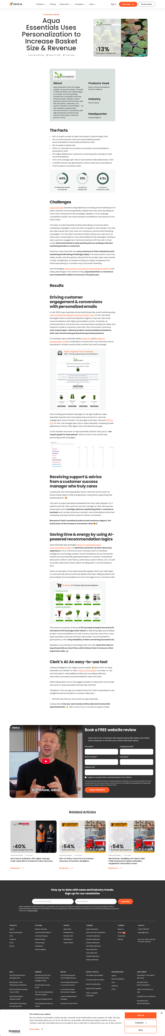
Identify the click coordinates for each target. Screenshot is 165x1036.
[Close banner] (161, 1013)
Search (12, 929)
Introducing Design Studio (43, 999)
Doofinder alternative (93, 939)
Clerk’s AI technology (87, 670)
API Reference (68, 939)
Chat (11, 936)
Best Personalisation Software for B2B (16, 998)
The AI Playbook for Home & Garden (44, 1005)
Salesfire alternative (92, 956)
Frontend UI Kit (68, 936)
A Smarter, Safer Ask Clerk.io (95, 980)
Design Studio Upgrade (93, 988)
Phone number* (91, 757)
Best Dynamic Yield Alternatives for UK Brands (18, 983)
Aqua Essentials (56, 207)
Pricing (12, 946)
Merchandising (40, 939)
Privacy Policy (112, 785)
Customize (139, 1023)
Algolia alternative (92, 929)
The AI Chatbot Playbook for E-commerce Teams (69, 983)
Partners (120, 939)
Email (11, 943)
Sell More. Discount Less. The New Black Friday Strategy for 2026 (43, 977)
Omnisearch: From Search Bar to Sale (146, 976)
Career (121, 932)
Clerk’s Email (87, 338)
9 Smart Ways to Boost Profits (42, 986)
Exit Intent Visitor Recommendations (143, 983)
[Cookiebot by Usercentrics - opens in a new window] (14, 1031)
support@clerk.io (143, 932)
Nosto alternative (91, 953)
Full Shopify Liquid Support (94, 975)
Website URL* (90, 767)
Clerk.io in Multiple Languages (92, 994)
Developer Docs (69, 932)
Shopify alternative (92, 960)
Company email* (127, 746)
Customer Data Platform (43, 932)
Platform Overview (41, 929)
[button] (41, 4)
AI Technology (39, 943)
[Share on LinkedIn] (18, 61)
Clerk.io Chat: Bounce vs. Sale (145, 991)
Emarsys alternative (92, 943)
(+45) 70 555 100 (143, 929)
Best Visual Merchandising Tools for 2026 (18, 991)
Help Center (67, 929)
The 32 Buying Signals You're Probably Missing (68, 976)
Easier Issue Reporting (93, 984)
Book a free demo (97, 790)
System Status (68, 943)
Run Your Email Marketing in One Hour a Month (44, 993)
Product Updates (40, 949)
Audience (13, 939)
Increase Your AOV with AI (68, 1003)
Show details (34, 1029)
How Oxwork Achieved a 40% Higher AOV (17, 976)
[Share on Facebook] (21, 61)
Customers (121, 936)
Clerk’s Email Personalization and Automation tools (72, 315)
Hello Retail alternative (93, 946)
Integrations (39, 946)
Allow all (140, 1015)
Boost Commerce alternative (95, 932)
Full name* (89, 746)
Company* (124, 757)
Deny (141, 1030)
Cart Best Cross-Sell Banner (146, 996)
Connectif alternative (93, 936)
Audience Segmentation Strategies (68, 998)
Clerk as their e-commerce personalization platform (87, 268)
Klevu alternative (91, 949)
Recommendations (16, 932)
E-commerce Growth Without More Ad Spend (68, 991)
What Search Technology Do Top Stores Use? (18, 1005)
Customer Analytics (41, 936)
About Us (121, 929)
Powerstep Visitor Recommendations (143, 1002)
